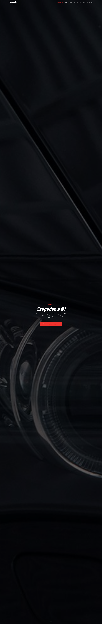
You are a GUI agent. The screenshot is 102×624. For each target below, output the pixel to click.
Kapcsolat (90, 2)
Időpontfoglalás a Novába (51, 324)
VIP (84, 2)
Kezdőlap (60, 2)
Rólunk (79, 2)
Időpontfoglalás (70, 2)
